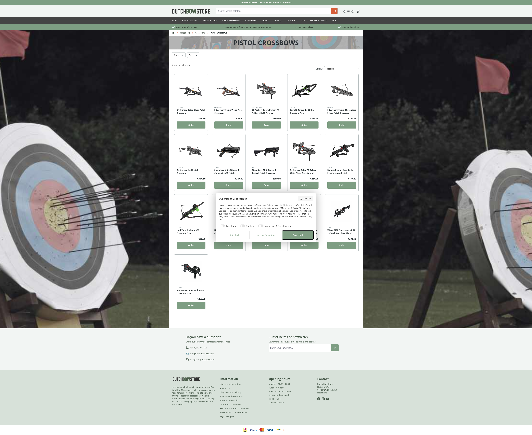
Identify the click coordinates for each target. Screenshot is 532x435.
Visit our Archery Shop (230, 384)
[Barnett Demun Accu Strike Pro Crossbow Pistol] (341, 151)
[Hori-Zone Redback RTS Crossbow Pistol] (191, 211)
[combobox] (273, 11)
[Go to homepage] (191, 11)
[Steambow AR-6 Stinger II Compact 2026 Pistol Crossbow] (228, 151)
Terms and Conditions (230, 404)
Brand (177, 55)
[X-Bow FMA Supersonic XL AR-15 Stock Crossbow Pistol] (341, 211)
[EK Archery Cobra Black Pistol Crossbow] (191, 91)
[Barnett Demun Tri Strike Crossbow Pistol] (304, 91)
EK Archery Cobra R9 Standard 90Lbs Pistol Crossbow (341, 111)
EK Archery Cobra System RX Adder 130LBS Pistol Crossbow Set (265, 112)
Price (191, 55)
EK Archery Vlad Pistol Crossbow (187, 171)
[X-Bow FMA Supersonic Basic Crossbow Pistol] (191, 271)
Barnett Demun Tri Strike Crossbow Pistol (302, 111)
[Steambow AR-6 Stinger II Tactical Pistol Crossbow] (266, 151)
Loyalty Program (227, 416)
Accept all (298, 235)
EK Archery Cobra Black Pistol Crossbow (191, 111)
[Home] (173, 32)
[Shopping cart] (358, 11)
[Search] (334, 11)
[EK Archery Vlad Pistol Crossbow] (191, 151)
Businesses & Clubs (229, 400)
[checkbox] (228, 226)
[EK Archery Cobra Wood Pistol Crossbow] (228, 91)
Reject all (234, 235)
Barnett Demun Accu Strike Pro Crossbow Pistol (340, 171)
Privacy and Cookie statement (234, 412)
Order (191, 125)
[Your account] (353, 11)
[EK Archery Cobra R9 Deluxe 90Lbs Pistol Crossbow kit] (304, 151)
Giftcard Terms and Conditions (234, 408)
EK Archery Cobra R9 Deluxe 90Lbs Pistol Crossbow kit (303, 171)
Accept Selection (266, 235)
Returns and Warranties (231, 396)
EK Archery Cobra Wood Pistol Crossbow (228, 111)
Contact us (225, 388)
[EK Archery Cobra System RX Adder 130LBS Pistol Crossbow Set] (266, 91)
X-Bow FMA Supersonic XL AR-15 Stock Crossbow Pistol (341, 231)
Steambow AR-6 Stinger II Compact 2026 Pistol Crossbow (226, 172)
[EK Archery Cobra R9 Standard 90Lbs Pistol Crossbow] (341, 91)
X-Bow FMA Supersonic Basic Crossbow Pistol (190, 292)
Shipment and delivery (230, 392)
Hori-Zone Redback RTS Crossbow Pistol (188, 231)
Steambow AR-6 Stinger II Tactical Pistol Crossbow (264, 171)
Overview (307, 198)
